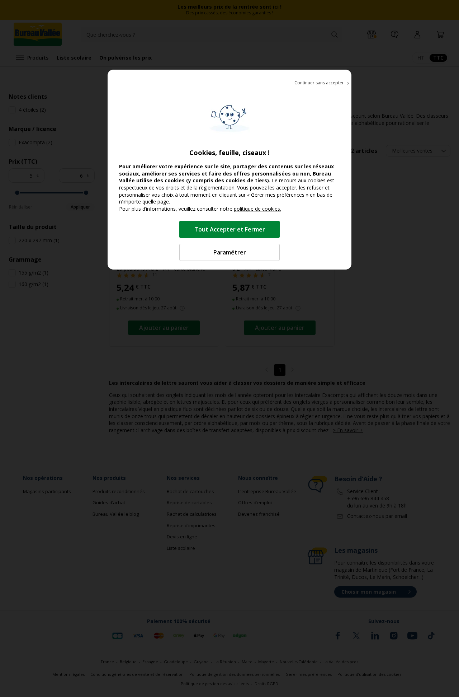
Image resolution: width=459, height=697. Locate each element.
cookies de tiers (246, 180)
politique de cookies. (257, 208)
